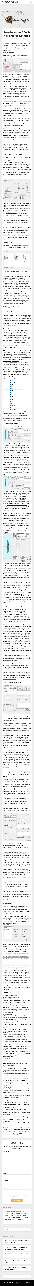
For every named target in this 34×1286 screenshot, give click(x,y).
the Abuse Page (16, 1217)
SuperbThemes (25, 1282)
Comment (7, 1151)
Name (5, 1173)
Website (6, 1188)
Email (5, 1180)
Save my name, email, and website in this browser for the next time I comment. (17, 1196)
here (20, 1133)
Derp (18, 1134)
